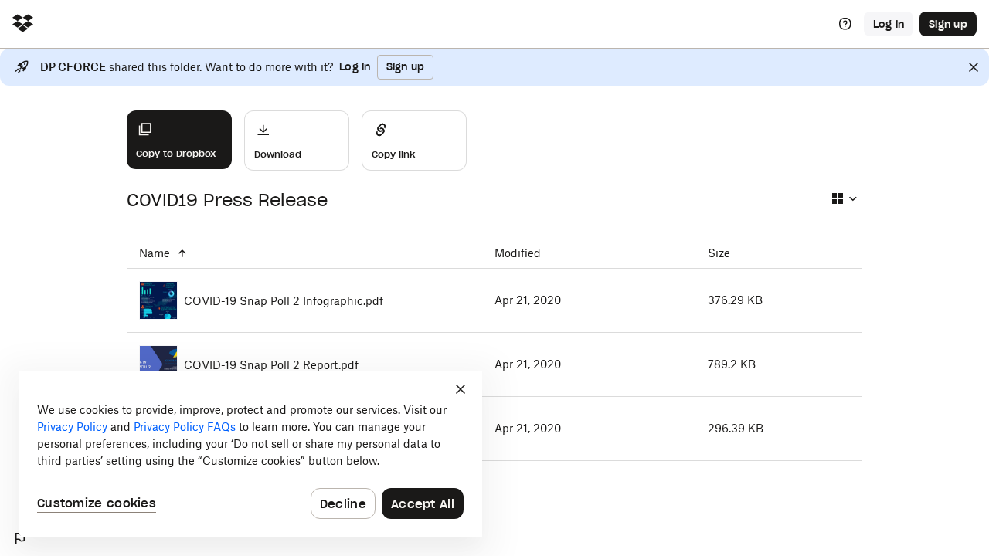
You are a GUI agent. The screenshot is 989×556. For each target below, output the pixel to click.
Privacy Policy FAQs (185, 426)
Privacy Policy (72, 426)
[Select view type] (843, 198)
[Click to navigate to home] (22, 24)
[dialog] (250, 454)
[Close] (973, 67)
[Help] (845, 24)
